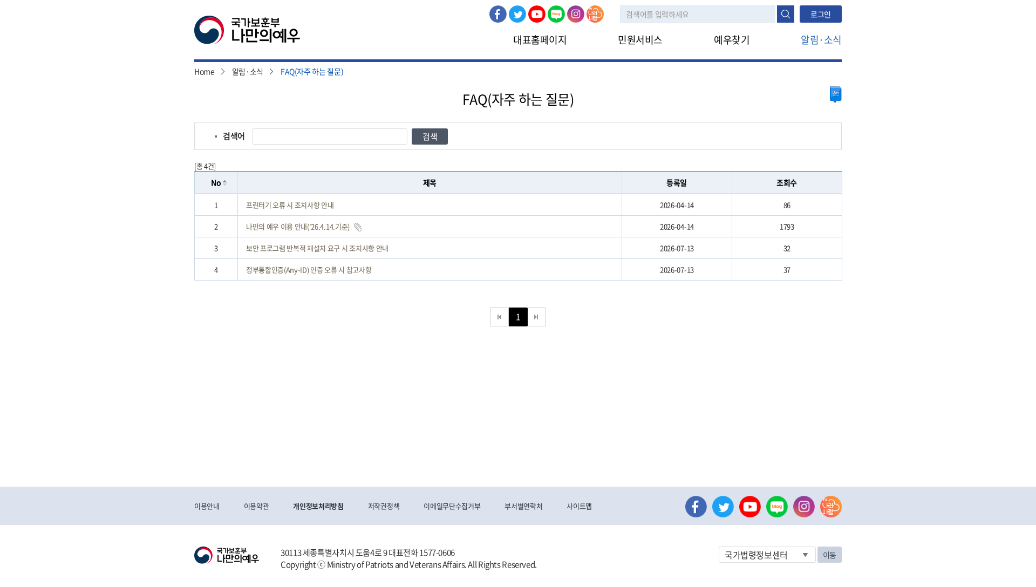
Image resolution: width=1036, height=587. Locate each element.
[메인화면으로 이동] (247, 29)
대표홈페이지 (540, 39)
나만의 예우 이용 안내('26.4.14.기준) (298, 226)
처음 (499, 317)
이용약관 (256, 506)
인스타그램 (575, 14)
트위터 (517, 14)
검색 (785, 14)
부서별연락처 (523, 506)
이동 (829, 554)
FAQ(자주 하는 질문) (312, 71)
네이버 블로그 (556, 14)
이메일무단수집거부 (452, 506)
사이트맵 (579, 506)
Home (204, 71)
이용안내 (207, 506)
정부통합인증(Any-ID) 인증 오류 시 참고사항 (308, 269)
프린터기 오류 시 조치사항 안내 (289, 205)
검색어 (234, 136)
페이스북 (498, 14)
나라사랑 (595, 14)
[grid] (518, 237)
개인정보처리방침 (318, 506)
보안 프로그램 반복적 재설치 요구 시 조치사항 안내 (317, 248)
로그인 (820, 14)
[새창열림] (836, 94)
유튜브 (537, 14)
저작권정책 (383, 506)
